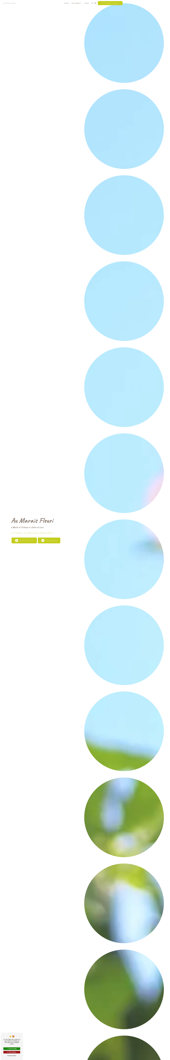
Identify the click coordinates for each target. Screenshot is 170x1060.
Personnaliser (11, 1055)
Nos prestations (76, 3)
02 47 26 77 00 (26, 540)
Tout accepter (12, 1048)
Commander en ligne (110, 3)
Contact (86, 3)
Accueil (66, 3)
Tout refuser (12, 1052)
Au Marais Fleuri (9, 3)
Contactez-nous (51, 540)
